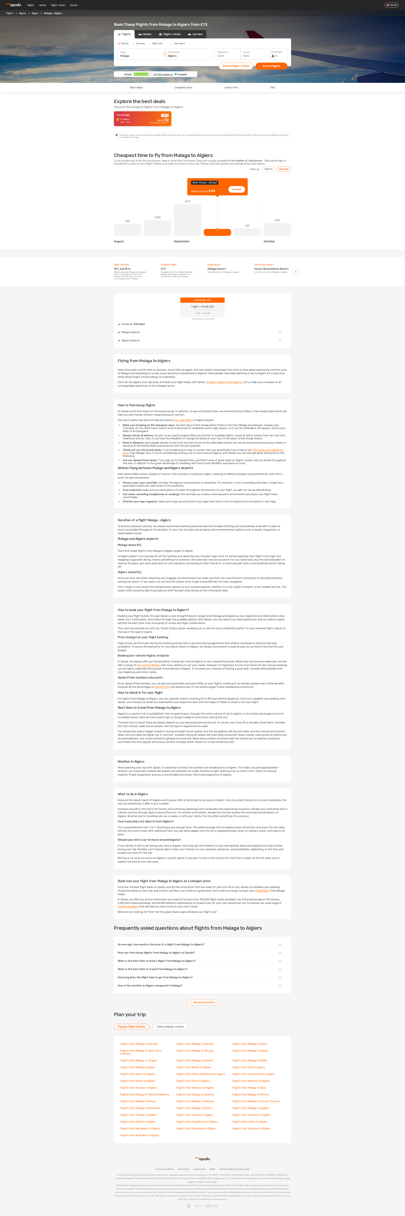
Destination (174, 52)
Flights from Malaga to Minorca (250, 1094)
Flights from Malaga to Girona (194, 1108)
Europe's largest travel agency (224, 382)
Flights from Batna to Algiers (137, 1074)
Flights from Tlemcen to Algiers (251, 1114)
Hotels (42, 5)
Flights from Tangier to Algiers (138, 1114)
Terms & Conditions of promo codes (234, 1169)
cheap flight (262, 890)
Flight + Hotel (58, 5)
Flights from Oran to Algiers (192, 1080)
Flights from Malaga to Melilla (249, 1060)
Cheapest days (183, 87)
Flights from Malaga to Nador (137, 1067)
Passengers (277, 52)
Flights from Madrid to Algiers (138, 1121)
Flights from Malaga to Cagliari (250, 1108)
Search (236, 189)
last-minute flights (148, 665)
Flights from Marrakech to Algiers (140, 1128)
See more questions (204, 1002)
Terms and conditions (165, 1169)
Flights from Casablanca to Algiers (197, 1121)
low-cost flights (183, 420)
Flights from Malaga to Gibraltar (195, 1043)
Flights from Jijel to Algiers (248, 1067)
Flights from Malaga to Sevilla (250, 1050)
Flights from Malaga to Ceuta (249, 1043)
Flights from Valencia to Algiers (195, 1087)
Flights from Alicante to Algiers (251, 1080)
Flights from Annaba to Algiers (138, 1087)
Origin (123, 52)
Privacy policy (183, 1169)
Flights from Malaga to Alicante (195, 1094)
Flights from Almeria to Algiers (194, 1114)
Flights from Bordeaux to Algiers (139, 1135)
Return (246, 52)
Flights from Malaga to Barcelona (140, 1108)
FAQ (272, 87)
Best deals (136, 87)
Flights (30, 5)
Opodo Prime (162, 686)
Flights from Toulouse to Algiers (251, 1128)
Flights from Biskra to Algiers (137, 1080)
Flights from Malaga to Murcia (138, 1101)
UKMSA (212, 1169)
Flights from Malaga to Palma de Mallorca (144, 1094)
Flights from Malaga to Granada (139, 1043)
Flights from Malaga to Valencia (195, 1101)
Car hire (74, 5)
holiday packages (128, 906)
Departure (223, 52)
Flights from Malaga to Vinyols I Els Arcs (256, 1101)
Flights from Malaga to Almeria (194, 1060)
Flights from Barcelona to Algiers (196, 1128)
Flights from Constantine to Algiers (253, 1074)
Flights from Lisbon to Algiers (250, 1121)
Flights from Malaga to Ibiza (248, 1087)
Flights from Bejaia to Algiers (193, 1067)
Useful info (231, 87)
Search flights (271, 66)
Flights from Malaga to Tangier (138, 1060)
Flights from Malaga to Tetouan (195, 1050)
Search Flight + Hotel (236, 66)
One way (283, 169)
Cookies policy (199, 1169)
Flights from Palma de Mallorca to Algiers (200, 1074)
